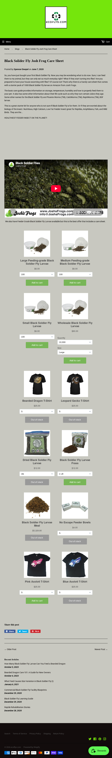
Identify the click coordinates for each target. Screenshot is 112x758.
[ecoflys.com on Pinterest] (99, 739)
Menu (8, 42)
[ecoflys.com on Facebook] (94, 739)
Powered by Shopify (31, 747)
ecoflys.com (16, 747)
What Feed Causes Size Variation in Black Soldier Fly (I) (29, 681)
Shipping (47, 734)
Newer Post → (101, 649)
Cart (107, 42)
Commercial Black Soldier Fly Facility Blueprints (25, 690)
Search (7, 734)
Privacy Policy (35, 734)
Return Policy (58, 734)
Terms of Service (20, 734)
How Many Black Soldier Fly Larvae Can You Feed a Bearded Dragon (34, 664)
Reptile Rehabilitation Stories (17, 707)
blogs (17, 49)
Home (6, 49)
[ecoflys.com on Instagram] (104, 739)
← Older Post (10, 649)
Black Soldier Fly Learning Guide (18, 698)
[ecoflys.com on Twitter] (90, 739)
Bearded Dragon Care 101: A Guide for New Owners (27, 672)
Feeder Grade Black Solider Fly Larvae (34, 221)
